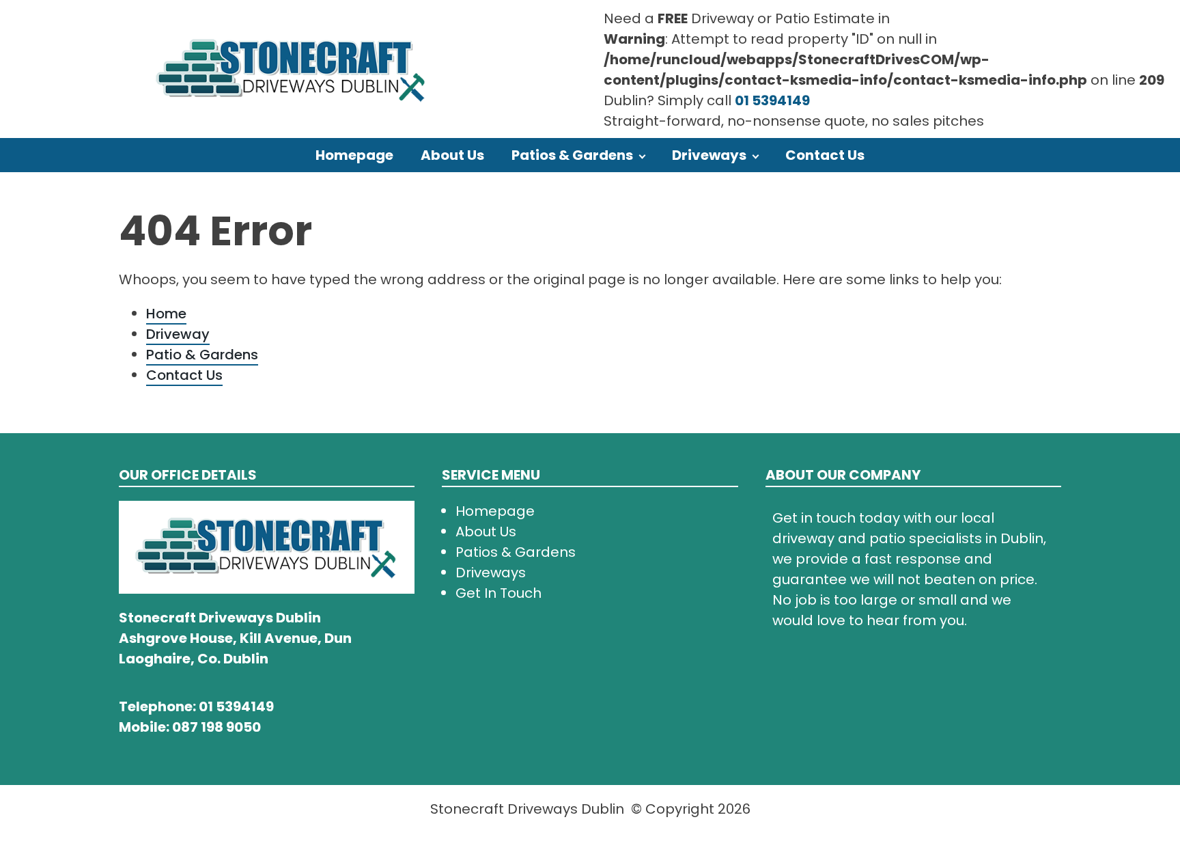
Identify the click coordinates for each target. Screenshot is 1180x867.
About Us (452, 155)
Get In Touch (498, 593)
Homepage (354, 155)
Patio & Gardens (202, 354)
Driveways (709, 155)
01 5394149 (772, 100)
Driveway (178, 334)
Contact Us (825, 155)
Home (166, 313)
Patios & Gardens (572, 155)
